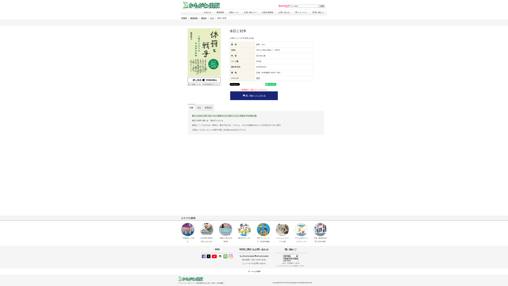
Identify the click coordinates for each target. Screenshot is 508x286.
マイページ (302, 12)
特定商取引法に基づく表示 (205, 283)
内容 (191, 107)
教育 (258, 78)
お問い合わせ (284, 12)
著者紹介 (208, 107)
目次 (199, 107)
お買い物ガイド (250, 12)
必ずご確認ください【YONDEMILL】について (204, 84)
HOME (184, 18)
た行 (212, 18)
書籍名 (204, 18)
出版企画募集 (267, 12)
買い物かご (319, 12)
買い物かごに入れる (255, 95)
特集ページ (234, 12)
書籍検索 (220, 12)
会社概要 (220, 283)
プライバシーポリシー (187, 283)
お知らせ (207, 12)
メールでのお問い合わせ (255, 263)
